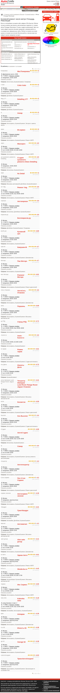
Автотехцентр (23, 465)
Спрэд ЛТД (21, 322)
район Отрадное (19, 55)
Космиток (21, 402)
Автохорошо (22, 201)
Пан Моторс (22, 261)
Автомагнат (22, 524)
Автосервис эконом (22, 495)
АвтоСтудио (22, 433)
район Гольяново (6, 57)
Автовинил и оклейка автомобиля (51, 45)
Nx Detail (21, 174)
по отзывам (18, 66)
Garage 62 (21, 642)
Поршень (21, 306)
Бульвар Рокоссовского (7, 48)
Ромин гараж (20, 351)
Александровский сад (6, 42)
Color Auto (21, 85)
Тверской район (33, 62)
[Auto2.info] (7, 1)
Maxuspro (21, 144)
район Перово (18, 60)
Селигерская (32, 46)
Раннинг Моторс (20, 276)
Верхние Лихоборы (7, 50)
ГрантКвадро (22, 510)
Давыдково (18, 44)
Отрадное (17, 46)
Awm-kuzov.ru (20, 337)
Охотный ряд (18, 48)
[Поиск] (21, 7)
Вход (57, 1)
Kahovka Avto (20, 600)
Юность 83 (21, 628)
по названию (11, 66)
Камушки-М (22, 247)
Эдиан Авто (22, 555)
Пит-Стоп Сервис (21, 479)
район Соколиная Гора (33, 54)
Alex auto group (21, 541)
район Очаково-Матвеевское (18, 58)
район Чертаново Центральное (32, 60)
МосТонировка (23, 71)
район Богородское (7, 55)
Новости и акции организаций (51, 690)
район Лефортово (19, 54)
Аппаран (21, 614)
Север (20, 446)
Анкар (19, 113)
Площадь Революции (33, 44)
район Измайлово (6, 59)
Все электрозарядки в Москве (51, 22)
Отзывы (36, 7)
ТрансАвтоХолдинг (25, 659)
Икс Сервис (22, 585)
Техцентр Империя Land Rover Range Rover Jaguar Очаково (27, 384)
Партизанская (32, 41)
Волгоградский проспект (20, 42)
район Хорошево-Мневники (32, 57)
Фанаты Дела (20, 366)
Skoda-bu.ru (22, 569)
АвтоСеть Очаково (21, 292)
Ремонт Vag (22, 187)
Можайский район (6, 54)
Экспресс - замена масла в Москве (51, 33)
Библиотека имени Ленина (6, 45)
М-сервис (21, 130)
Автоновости (29, 7)
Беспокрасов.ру (24, 218)
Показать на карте (6, 79)
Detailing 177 (22, 99)
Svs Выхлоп (22, 416)
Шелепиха (31, 48)
